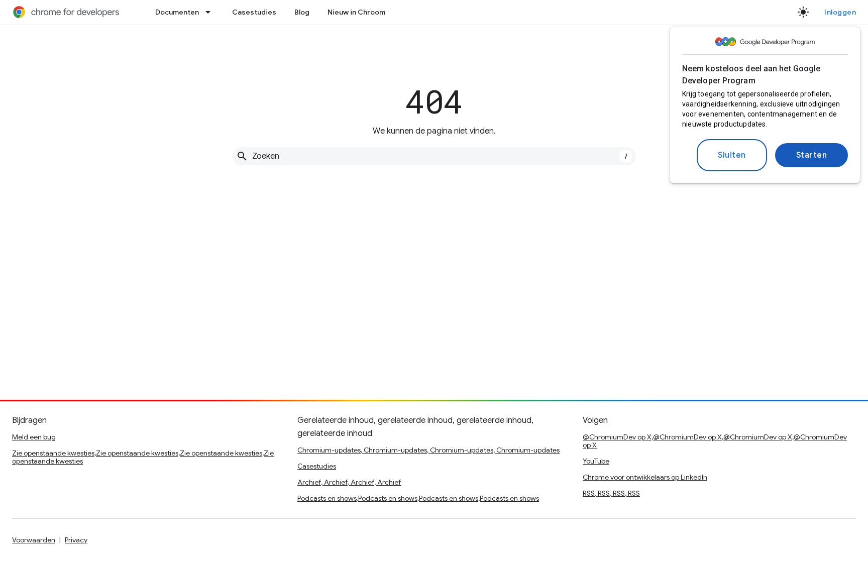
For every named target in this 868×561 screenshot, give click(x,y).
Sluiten (732, 155)
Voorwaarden (33, 540)
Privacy (76, 540)
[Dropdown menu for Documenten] (211, 12)
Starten (811, 155)
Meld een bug (34, 436)
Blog (301, 12)
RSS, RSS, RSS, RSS (611, 493)
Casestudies (254, 12)
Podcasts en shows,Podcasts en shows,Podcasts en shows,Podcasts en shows (418, 498)
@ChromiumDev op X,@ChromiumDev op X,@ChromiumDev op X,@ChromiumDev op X (715, 441)
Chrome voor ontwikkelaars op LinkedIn (645, 477)
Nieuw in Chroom (356, 12)
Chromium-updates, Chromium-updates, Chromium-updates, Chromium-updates (428, 450)
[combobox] (434, 156)
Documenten (177, 12)
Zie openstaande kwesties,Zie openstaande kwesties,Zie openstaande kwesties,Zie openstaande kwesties (143, 457)
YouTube (596, 461)
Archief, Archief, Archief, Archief (349, 482)
